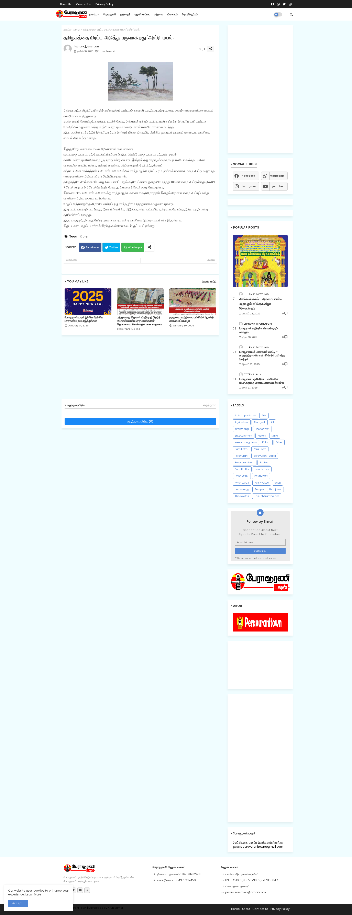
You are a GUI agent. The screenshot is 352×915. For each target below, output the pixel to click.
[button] (291, 14)
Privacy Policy (104, 4)
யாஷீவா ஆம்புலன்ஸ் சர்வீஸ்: (241, 874)
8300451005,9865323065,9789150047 (251, 880)
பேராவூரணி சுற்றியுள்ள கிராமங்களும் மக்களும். (258, 330)
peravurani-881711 (265, 456)
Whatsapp (135, 247)
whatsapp (277, 175)
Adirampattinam (245, 415)
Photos (264, 462)
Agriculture (241, 422)
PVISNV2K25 (262, 482)
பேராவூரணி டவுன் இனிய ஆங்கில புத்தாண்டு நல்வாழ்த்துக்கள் (84, 319)
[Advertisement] (143, 368)
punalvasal (262, 469)
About (246, 909)
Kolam (266, 442)
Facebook (92, 247)
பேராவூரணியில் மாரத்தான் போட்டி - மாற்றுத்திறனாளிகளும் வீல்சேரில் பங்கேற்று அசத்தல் (262, 355)
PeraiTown (260, 449)
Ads (264, 415)
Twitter (113, 247)
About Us (65, 4)
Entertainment (243, 435)
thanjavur (275, 489)
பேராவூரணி (109, 14)
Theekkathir (242, 496)
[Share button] (149, 247)
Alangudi (259, 422)
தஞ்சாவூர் (125, 14)
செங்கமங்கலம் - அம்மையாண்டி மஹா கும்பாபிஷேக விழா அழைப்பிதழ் (260, 304)
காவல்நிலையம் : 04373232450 (176, 880)
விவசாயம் (172, 14)
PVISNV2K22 (261, 476)
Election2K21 (262, 429)
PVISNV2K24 (242, 482)
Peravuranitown (244, 462)
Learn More (33, 894)
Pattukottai (241, 449)
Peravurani (241, 456)
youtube (277, 186)
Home (235, 909)
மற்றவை (158, 14)
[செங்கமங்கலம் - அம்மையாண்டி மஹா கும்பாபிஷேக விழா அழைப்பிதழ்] (260, 261)
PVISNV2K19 (242, 476)
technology (242, 489)
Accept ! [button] (18, 903)
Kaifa (275, 435)
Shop (277, 482)
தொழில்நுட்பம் (190, 14)
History (262, 435)
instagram (249, 186)
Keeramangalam (246, 442)
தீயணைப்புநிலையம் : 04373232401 (178, 874)
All (272, 422)
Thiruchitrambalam (266, 496)
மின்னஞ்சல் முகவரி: (237, 886)
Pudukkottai (242, 469)
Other (76, 30)
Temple (259, 489)
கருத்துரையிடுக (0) (140, 421)
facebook (248, 175)
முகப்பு (93, 14)
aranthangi (242, 429)
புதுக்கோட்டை (142, 14)
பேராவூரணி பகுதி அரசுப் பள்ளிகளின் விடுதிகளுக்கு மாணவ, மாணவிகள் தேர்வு (261, 381)
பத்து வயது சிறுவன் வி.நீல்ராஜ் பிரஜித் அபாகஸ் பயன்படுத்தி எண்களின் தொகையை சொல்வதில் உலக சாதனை (139, 321)
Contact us (83, 4)
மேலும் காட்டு (209, 281)
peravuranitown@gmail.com (245, 892)
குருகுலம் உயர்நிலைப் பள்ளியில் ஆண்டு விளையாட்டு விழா (191, 319)
